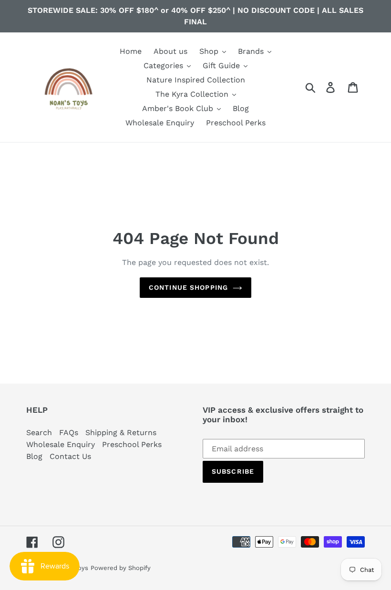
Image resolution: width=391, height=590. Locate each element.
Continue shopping (188, 287)
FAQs (68, 432)
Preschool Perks (132, 444)
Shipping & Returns (120, 432)
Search (39, 432)
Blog (34, 456)
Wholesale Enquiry (60, 444)
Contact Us (70, 456)
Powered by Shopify (121, 567)
